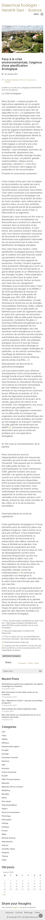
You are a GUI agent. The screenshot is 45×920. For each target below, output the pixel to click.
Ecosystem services (10, 757)
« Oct (4, 894)
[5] (18, 572)
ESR (3, 765)
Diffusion (5, 743)
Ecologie (8, 80)
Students (5, 852)
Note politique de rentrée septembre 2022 (19, 709)
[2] (39, 289)
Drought (5, 750)
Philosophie (6, 820)
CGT (3, 732)
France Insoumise (9, 772)
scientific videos (8, 849)
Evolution (5, 768)
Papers (5, 809)
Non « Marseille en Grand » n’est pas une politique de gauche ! (22, 701)
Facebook (22, 663)
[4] (9, 427)
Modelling (6, 790)
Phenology (6, 816)
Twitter (30, 663)
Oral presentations (9, 805)
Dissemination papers (11, 746)
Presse (5, 830)
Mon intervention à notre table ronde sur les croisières (20, 693)
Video (4, 860)
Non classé (6, 801)
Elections (15, 80)
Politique (5, 827)
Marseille (5, 783)
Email (36, 663)
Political (5, 823)
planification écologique (11, 656)
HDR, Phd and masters (11, 779)
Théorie (7, 82)
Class (4, 735)
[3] (28, 360)
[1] (23, 164)
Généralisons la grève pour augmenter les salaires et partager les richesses (22, 685)
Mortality (5, 794)
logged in (16, 907)
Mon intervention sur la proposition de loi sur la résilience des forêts (21, 716)
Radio (4, 834)
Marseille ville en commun (12, 787)
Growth (5, 776)
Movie (4, 798)
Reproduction (7, 841)
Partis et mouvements (28, 80)
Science (5, 845)
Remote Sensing (8, 838)
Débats (5, 739)
